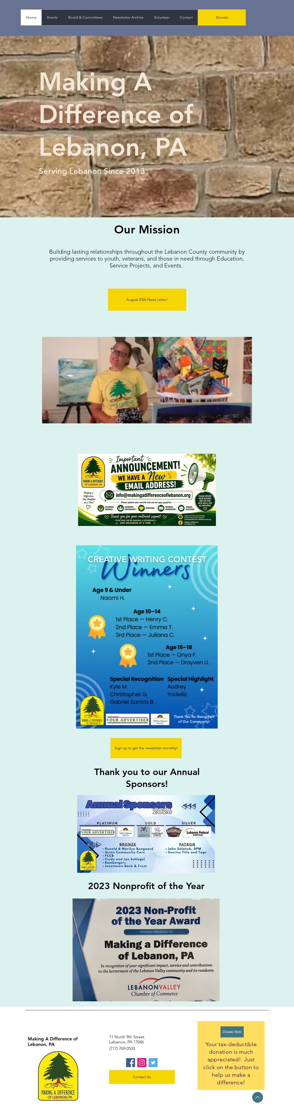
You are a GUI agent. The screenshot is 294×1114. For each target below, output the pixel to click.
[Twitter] (153, 1062)
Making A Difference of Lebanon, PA (53, 1041)
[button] (246, 418)
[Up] (257, 1097)
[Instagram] (141, 1062)
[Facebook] (130, 1062)
